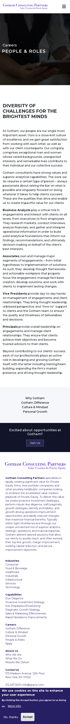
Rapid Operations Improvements (26, 617)
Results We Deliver (17, 662)
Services (10, 583)
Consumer (11, 564)
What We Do (13, 658)
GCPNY (25, 6)
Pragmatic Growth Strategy (22, 609)
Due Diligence (14, 598)
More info (14, 706)
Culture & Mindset (35, 407)
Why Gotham (35, 398)
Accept (27, 716)
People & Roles (15, 639)
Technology (12, 587)
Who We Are (13, 654)
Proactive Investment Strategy (25, 602)
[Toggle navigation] (64, 6)
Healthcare (12, 572)
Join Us (35, 443)
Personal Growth (35, 411)
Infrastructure (13, 579)
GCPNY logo (35, 465)
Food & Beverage (16, 568)
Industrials (11, 576)
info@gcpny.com (33, 684)
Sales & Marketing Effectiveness (25, 613)
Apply (8, 643)
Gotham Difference (35, 402)
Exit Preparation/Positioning (22, 606)
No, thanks (11, 717)
